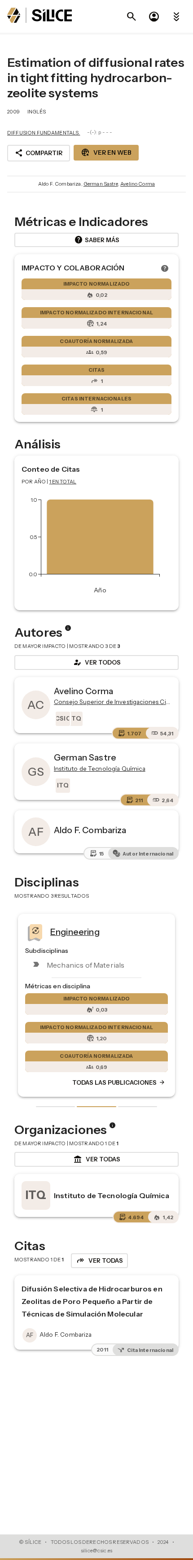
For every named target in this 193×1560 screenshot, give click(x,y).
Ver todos (96, 662)
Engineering (75, 931)
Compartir (38, 153)
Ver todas (96, 1159)
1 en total (63, 481)
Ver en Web (106, 152)
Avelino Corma (137, 184)
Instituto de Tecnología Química (111, 1195)
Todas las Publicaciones (119, 1082)
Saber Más (96, 240)
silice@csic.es (96, 1550)
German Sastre (100, 184)
